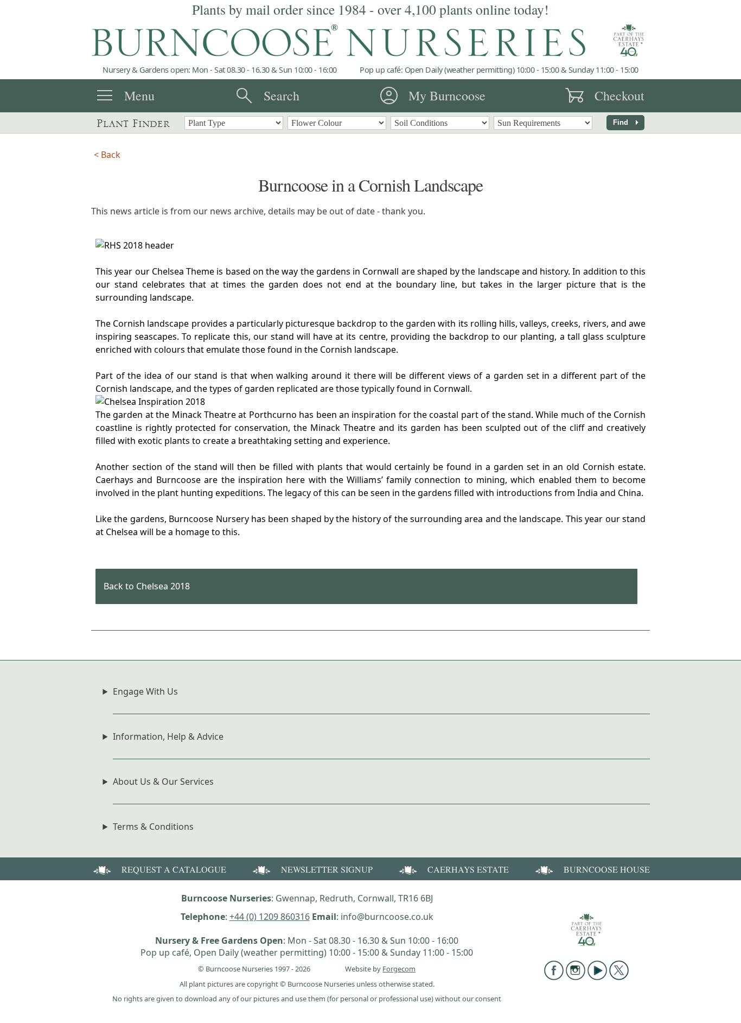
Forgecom (399, 969)
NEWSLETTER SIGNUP (327, 869)
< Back (107, 155)
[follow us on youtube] (597, 977)
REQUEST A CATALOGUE (174, 869)
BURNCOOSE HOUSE (607, 869)
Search (281, 95)
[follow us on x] (619, 977)
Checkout (619, 95)
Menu (139, 95)
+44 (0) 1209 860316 (269, 917)
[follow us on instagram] (575, 977)
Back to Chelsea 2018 (147, 586)
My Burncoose (447, 95)
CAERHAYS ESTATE (468, 869)
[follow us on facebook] (554, 977)
